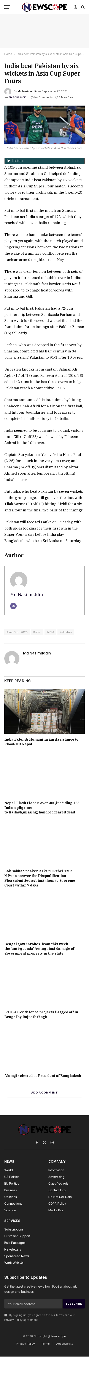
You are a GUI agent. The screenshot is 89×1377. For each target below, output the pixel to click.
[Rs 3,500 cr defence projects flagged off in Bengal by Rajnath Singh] (44, 983)
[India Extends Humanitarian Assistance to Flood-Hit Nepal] (44, 711)
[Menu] (7, 7)
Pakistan (66, 632)
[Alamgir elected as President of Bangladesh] (44, 1047)
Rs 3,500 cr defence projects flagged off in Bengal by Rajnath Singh (41, 1014)
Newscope (58, 1336)
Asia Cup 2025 (17, 632)
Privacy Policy (13, 1319)
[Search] (82, 7)
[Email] (13, 606)
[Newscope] (44, 7)
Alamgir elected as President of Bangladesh (43, 1075)
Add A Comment (44, 1092)
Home (8, 54)
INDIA (50, 632)
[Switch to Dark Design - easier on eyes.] (75, 7)
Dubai (37, 632)
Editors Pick (17, 97)
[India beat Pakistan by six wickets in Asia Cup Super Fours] (44, 125)
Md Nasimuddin (27, 91)
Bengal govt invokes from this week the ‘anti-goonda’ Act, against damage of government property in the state (39, 949)
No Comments (43, 97)
